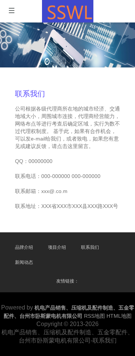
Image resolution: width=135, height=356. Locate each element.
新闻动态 (24, 262)
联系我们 (90, 247)
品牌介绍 (24, 247)
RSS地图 (94, 316)
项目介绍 (57, 247)
